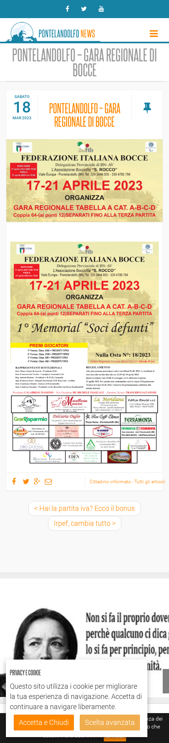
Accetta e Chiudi (44, 722)
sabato (22, 96)
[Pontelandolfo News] (53, 30)
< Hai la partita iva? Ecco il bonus (84, 508)
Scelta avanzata (110, 722)
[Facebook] (67, 9)
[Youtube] (101, 9)
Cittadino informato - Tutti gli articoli (126, 481)
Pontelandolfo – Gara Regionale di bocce (84, 114)
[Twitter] (84, 9)
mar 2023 (22, 118)
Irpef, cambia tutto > (85, 523)
